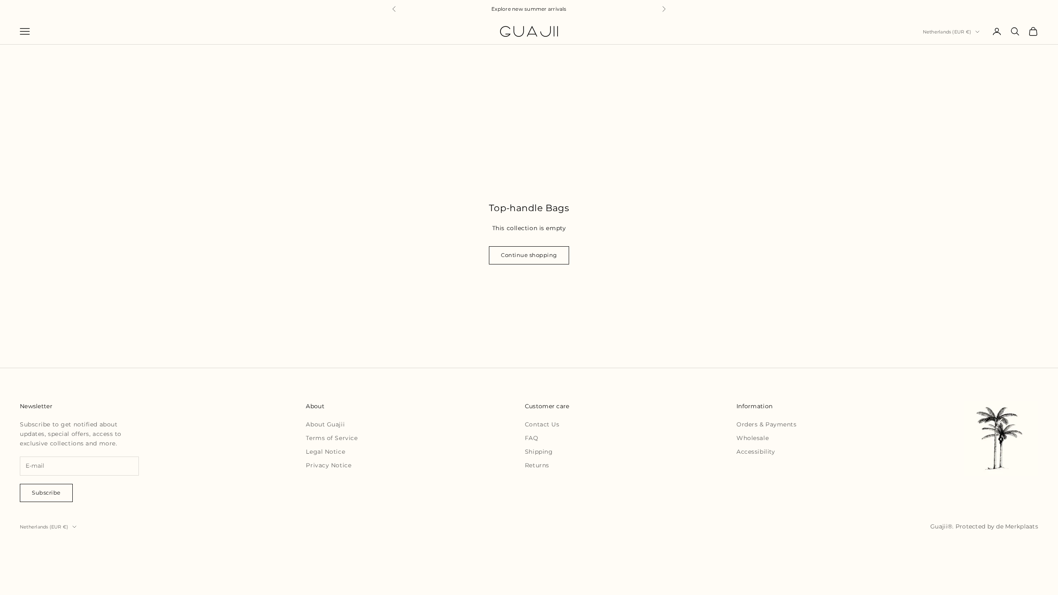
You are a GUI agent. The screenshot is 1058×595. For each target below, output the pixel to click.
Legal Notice (325, 451)
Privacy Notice (328, 465)
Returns (537, 465)
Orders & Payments (766, 424)
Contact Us (542, 424)
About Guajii (325, 424)
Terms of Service (331, 438)
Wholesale (752, 438)
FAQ (532, 438)
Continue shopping (529, 255)
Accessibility (755, 451)
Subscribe (46, 492)
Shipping (539, 451)
